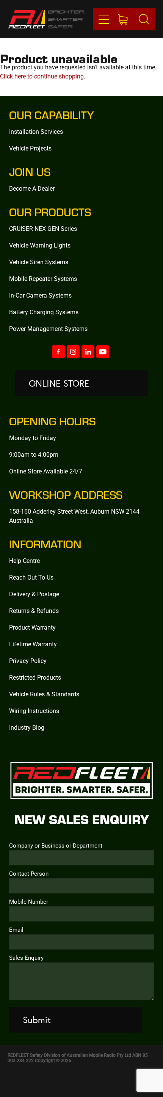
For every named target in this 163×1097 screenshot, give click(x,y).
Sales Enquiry (26, 958)
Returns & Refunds (34, 610)
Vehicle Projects (30, 148)
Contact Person (29, 873)
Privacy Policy (28, 660)
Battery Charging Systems (43, 312)
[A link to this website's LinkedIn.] (88, 351)
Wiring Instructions (34, 711)
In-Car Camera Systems (40, 295)
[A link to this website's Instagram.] (73, 351)
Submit (37, 1019)
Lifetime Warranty (33, 644)
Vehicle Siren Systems (38, 262)
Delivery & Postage (34, 594)
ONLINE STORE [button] (59, 383)
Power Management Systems (48, 328)
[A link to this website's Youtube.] (102, 351)
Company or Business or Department (55, 845)
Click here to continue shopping (42, 76)
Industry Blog (26, 727)
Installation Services (36, 131)
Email (16, 929)
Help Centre (24, 560)
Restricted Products (35, 677)
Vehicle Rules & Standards (44, 694)
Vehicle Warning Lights (40, 245)
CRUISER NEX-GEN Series (43, 228)
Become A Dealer (32, 188)
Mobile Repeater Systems (43, 278)
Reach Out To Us (31, 577)
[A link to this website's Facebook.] (58, 351)
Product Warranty (32, 627)
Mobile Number (28, 901)
